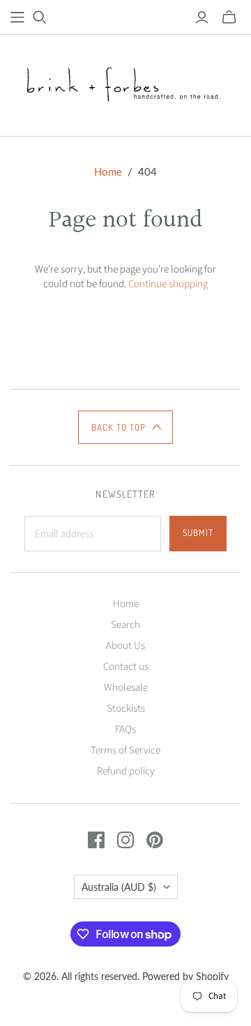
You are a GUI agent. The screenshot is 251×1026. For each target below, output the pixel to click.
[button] (125, 427)
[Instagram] (125, 840)
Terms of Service (125, 750)
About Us (125, 645)
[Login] (202, 17)
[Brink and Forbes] (125, 82)
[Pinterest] (154, 840)
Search (125, 625)
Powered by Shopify (185, 976)
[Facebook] (96, 840)
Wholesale (126, 687)
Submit (198, 532)
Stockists (126, 708)
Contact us (126, 666)
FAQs (125, 729)
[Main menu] (17, 17)
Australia (119, 887)
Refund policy (126, 771)
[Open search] (40, 17)
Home (108, 171)
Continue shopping (168, 284)
